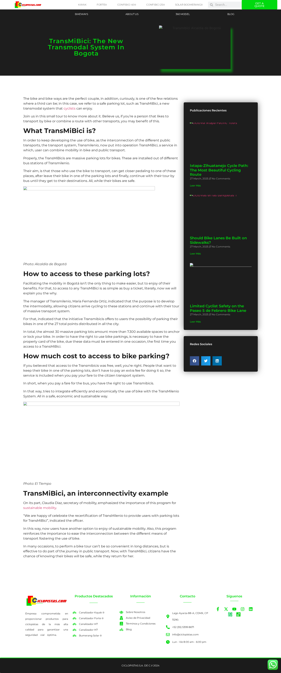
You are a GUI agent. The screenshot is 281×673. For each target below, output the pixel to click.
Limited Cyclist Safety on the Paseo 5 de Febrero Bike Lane (218, 308)
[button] (194, 360)
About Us (131, 14)
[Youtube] (234, 609)
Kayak (82, 4)
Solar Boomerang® (189, 4)
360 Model (183, 14)
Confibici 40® (126, 4)
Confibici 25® (155, 4)
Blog (230, 14)
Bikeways (81, 14)
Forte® (102, 4)
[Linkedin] (251, 609)
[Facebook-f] (218, 609)
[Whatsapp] (230, 614)
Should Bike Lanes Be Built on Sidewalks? (218, 240)
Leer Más (195, 185)
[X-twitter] (226, 609)
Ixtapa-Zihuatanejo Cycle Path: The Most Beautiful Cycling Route (219, 170)
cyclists (70, 108)
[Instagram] (242, 609)
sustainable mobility (39, 508)
